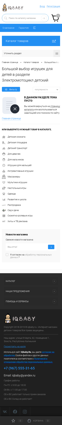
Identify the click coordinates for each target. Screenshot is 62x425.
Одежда (12, 193)
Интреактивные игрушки (20, 171)
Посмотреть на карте (15, 346)
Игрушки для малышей (19, 165)
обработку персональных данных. (31, 255)
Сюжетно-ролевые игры (20, 215)
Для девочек (14, 154)
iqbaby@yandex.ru (23, 375)
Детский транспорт (17, 148)
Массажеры (14, 176)
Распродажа (14, 205)
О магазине (8, 28)
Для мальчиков (16, 159)
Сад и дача (13, 210)
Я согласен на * (31, 255)
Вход (42, 6)
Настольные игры (17, 188)
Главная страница (11, 118)
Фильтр (13, 89)
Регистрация (53, 6)
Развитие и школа (17, 199)
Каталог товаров (17, 41)
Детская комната (16, 136)
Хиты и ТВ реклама (18, 221)
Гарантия (24, 28)
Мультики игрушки (17, 182)
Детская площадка (17, 142)
